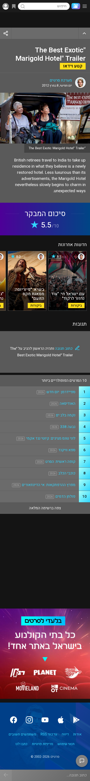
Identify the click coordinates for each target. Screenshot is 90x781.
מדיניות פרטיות (42, 744)
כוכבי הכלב (66, 473)
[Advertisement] (45, 20)
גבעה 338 (67, 427)
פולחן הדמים (65, 496)
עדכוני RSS (48, 734)
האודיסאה (67, 403)
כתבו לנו (22, 744)
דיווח (65, 734)
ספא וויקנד (66, 450)
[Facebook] (13, 720)
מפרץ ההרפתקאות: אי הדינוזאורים (48, 485)
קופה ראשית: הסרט (60, 461)
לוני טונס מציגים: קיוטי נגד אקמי (50, 438)
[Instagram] (29, 720)
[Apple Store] (60, 720)
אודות (77, 734)
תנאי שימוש (65, 744)
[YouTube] (45, 720)
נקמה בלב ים (65, 415)
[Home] (75, 6)
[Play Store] (76, 720)
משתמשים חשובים (22, 734)
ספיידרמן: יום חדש (61, 392)
